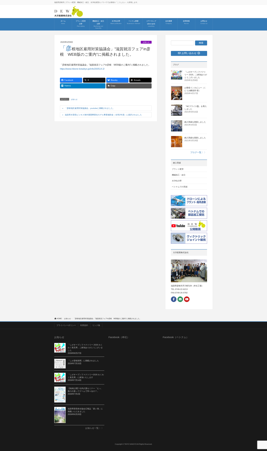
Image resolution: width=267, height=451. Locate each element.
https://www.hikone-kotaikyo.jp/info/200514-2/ (82, 69)
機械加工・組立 (179, 175)
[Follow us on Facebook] (173, 299)
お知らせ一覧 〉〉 (94, 428)
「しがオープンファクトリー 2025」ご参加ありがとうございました (195, 75)
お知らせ (146, 42)
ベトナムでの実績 (179, 187)
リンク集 (96, 325)
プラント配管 (178, 169)
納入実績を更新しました (195, 122)
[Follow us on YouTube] (187, 299)
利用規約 (84, 325)
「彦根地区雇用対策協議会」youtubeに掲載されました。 (90, 108)
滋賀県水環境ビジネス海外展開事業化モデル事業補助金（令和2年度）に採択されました (103, 115)
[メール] (180, 299)
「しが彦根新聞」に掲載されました (83, 361)
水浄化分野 (177, 181)
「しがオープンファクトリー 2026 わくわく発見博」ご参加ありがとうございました (85, 347)
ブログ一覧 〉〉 (198, 152)
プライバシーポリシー (66, 325)
